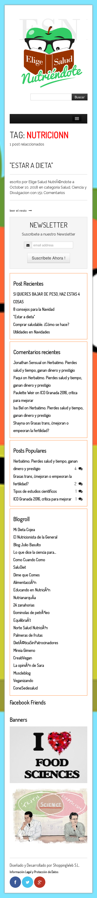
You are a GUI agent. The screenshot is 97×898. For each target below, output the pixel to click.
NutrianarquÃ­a (24, 597)
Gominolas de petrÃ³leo (31, 612)
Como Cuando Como (29, 559)
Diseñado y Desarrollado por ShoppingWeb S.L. (45, 865)
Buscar (80, 97)
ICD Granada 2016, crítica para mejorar (42, 498)
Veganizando (23, 680)
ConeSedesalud (25, 687)
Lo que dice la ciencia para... (34, 552)
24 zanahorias (24, 604)
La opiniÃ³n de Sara (28, 665)
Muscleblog (21, 672)
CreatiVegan (22, 657)
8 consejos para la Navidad (33, 309)
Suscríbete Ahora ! (48, 258)
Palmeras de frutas (28, 635)
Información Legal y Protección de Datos (34, 872)
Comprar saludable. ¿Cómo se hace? (41, 324)
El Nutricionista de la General (35, 536)
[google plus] (40, 882)
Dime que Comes (26, 574)
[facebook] (15, 882)
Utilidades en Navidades (31, 331)
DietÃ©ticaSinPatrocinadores (35, 642)
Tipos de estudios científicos (35, 491)
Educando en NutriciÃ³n (31, 589)
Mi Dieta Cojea (24, 529)
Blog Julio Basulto (27, 544)
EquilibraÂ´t (22, 620)
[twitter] (28, 882)
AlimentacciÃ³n (24, 582)
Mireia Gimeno (24, 650)
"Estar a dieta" (31, 165)
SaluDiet (19, 567)
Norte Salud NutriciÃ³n (30, 627)
